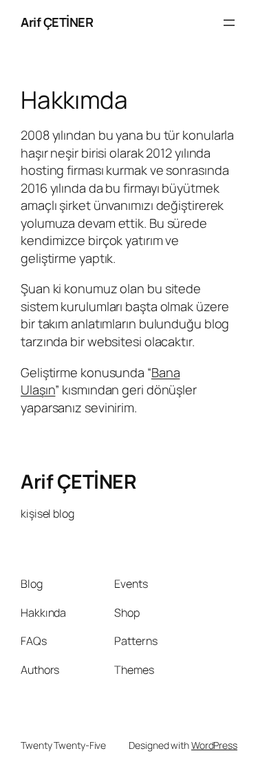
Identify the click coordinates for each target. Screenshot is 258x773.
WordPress (214, 745)
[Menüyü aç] (229, 22)
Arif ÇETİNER (57, 22)
